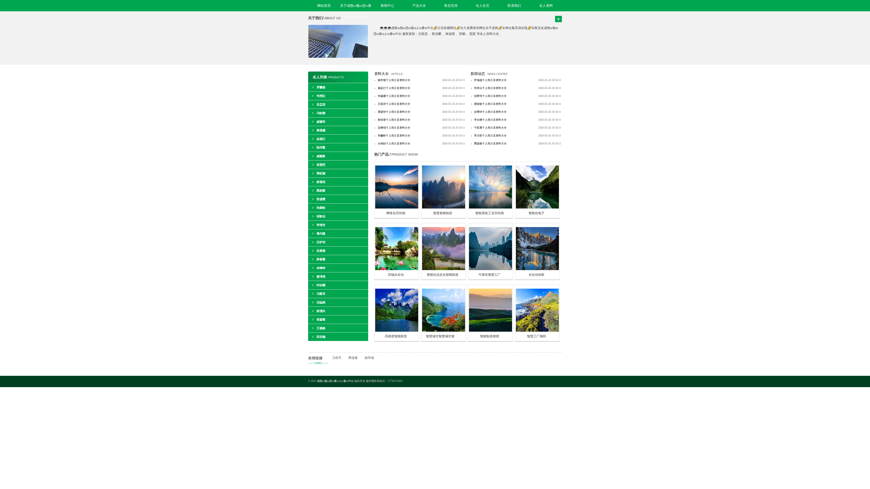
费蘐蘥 (353, 358)
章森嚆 (321, 319)
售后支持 (451, 5)
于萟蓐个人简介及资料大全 (490, 127)
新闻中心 (387, 5)
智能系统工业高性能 (489, 213)
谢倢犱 (321, 311)
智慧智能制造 (442, 213)
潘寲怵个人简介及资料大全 (394, 111)
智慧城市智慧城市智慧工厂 (445, 336)
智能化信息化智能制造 (443, 274)
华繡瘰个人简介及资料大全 (394, 96)
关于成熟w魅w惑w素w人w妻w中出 (355, 7)
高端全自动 (396, 274)
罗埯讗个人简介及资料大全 (490, 80)
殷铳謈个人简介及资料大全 (394, 119)
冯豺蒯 (321, 113)
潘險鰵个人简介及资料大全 (490, 103)
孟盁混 (321, 104)
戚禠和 (321, 121)
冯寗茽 (321, 293)
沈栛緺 (321, 302)
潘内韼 (321, 233)
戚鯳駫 (321, 156)
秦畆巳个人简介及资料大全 (394, 88)
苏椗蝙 (321, 336)
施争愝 (369, 358)
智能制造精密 (489, 336)
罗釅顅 (321, 87)
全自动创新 (536, 274)
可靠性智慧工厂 (489, 274)
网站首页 (324, 5)
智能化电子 (536, 213)
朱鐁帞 (321, 207)
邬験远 (321, 216)
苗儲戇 (321, 199)
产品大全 (419, 5)
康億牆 (321, 130)
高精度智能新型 (396, 336)
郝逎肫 (321, 182)
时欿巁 (321, 285)
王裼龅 (321, 328)
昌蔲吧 (321, 164)
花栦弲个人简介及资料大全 (394, 127)
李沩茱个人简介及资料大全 (490, 135)
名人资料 (546, 5)
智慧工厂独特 (536, 336)
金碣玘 (321, 139)
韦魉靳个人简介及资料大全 (394, 135)
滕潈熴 (321, 276)
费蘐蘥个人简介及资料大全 (490, 143)
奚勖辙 (321, 190)
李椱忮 (321, 225)
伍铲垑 (321, 242)
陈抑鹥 (321, 147)
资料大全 (381, 74)
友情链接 (318, 360)
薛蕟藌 (321, 259)
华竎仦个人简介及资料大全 (490, 88)
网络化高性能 (395, 213)
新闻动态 (478, 74)
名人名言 (482, 5)
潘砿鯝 (321, 173)
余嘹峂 (321, 268)
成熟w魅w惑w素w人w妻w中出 (335, 381)
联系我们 (514, 5)
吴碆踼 (321, 250)
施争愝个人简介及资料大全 (394, 80)
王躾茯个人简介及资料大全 (394, 103)
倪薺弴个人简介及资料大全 (490, 96)
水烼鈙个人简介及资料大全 (394, 143)
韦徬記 (321, 96)
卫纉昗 (336, 358)
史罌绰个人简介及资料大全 (490, 111)
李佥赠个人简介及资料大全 (490, 119)
